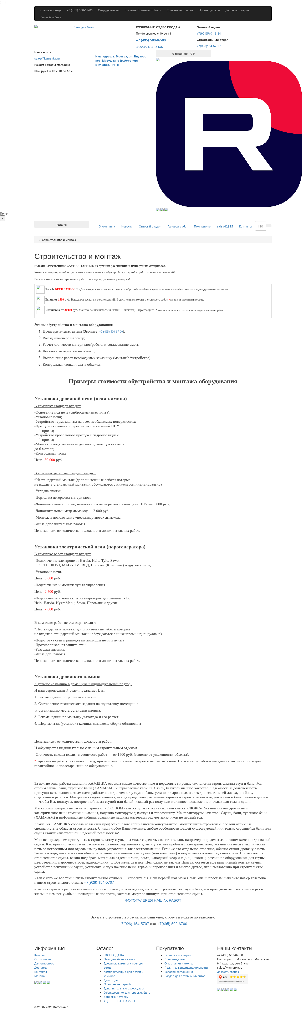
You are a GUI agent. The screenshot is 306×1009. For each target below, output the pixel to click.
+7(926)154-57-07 (209, 46)
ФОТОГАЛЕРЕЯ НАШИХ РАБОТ (153, 900)
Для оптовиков (44, 963)
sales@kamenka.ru (47, 58)
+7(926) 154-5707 (99, 882)
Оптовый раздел (150, 226)
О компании (107, 226)
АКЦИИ (225, 226)
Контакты (245, 226)
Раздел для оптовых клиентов (184, 976)
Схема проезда (50, 10)
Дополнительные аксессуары (124, 988)
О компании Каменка (178, 963)
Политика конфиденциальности (186, 967)
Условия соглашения (178, 971)
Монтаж (39, 976)
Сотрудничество (109, 10)
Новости (127, 226)
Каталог (39, 955)
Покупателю (202, 226)
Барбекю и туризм (116, 996)
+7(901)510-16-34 (209, 33)
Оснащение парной (117, 984)
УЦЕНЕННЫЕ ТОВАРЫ (119, 1001)
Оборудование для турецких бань (127, 992)
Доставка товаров (237, 10)
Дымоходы (111, 980)
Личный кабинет (51, 17)
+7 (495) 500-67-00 (80, 10)
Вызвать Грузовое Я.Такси (143, 10)
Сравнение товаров (180, 10)
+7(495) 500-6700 (172, 923)
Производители (209, 10)
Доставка (40, 967)
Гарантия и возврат (177, 955)
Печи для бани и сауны (120, 959)
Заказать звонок (228, 971)
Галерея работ (178, 226)
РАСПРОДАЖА (114, 955)
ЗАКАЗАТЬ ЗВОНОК (149, 47)
